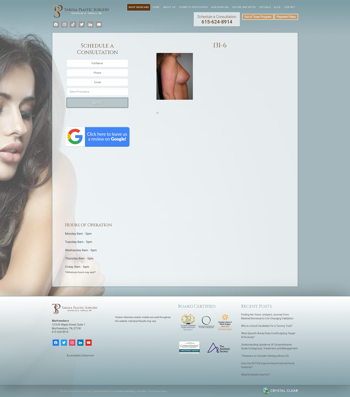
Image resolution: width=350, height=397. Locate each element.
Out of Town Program (257, 17)
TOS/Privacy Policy (157, 391)
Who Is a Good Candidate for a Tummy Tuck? (266, 325)
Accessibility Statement (80, 355)
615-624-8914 (216, 20)
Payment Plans (286, 17)
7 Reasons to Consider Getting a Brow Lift (265, 355)
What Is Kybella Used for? (255, 374)
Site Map (141, 391)
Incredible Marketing (124, 391)
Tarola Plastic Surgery (80, 12)
